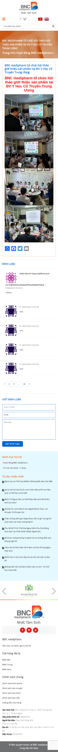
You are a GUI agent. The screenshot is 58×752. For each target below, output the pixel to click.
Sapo (35, 748)
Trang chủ (8, 53)
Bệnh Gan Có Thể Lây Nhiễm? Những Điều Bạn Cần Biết (28, 481)
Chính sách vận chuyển (12, 688)
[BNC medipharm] (29, 614)
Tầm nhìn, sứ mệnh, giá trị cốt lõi (16, 646)
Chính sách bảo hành (11, 693)
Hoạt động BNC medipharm (34, 53)
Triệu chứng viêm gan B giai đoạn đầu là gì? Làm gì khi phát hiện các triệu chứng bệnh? (27, 520)
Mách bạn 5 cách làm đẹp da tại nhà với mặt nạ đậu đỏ (27, 559)
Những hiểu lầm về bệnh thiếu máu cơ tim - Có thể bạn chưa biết (26, 568)
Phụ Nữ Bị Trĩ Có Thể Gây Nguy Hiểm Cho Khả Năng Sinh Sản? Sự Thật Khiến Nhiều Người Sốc (26, 530)
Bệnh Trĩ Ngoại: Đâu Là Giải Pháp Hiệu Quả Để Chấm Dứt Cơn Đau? (27, 501)
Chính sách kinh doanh (12, 683)
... (18, 384)
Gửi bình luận (12, 444)
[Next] (29, 384)
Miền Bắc (6, 660)
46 (24, 384)
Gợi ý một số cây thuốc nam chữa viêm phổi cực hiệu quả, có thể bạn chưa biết (27, 491)
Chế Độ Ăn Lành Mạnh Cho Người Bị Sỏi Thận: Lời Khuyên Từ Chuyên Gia (26, 510)
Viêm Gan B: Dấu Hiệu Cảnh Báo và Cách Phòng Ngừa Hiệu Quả (27, 549)
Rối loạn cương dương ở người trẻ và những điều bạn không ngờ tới (27, 539)
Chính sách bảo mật (11, 698)
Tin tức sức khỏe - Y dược (14, 468)
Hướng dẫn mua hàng (11, 703)
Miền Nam (6, 669)
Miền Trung (7, 665)
